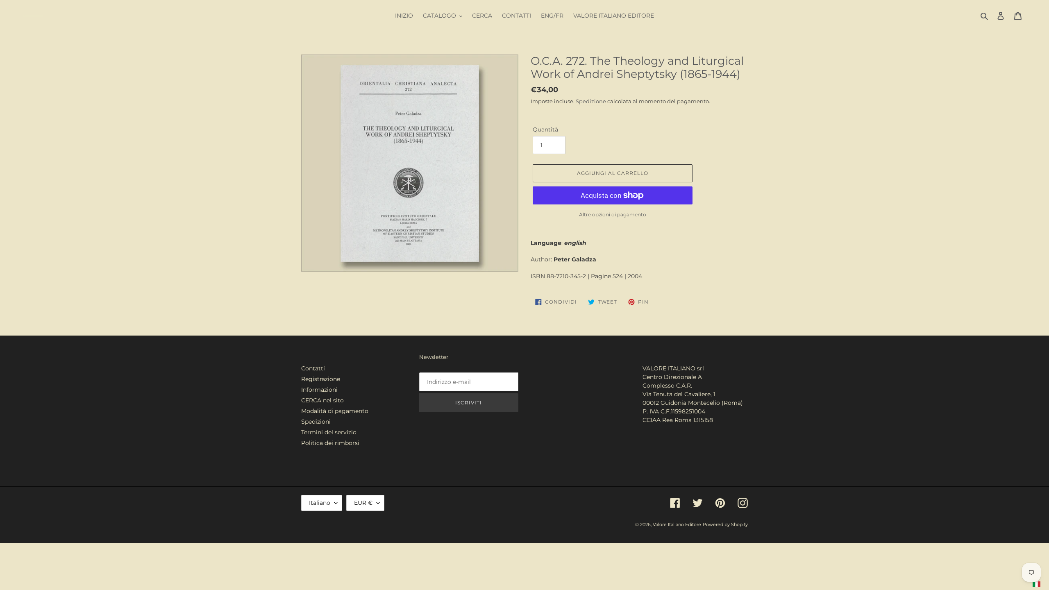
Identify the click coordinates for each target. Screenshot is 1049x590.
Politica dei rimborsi (330, 443)
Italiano (319, 502)
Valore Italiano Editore (677, 524)
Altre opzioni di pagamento (612, 214)
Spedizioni (316, 421)
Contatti (313, 368)
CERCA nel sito (322, 400)
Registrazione (320, 379)
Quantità (545, 129)
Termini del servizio (328, 432)
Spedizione (591, 101)
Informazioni (319, 389)
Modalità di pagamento (334, 411)
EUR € (363, 502)
